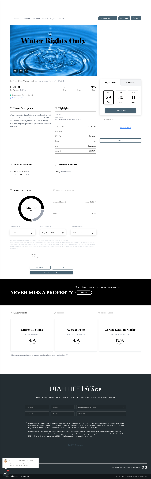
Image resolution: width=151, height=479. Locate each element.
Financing (66, 397)
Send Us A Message (75, 445)
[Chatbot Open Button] (5, 473)
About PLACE (102, 397)
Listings (44, 397)
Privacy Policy (120, 476)
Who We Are (85, 397)
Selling (58, 397)
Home (38, 397)
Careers (93, 397)
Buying (51, 397)
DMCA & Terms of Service (134, 476)
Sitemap (144, 476)
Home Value (75, 397)
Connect (112, 397)
